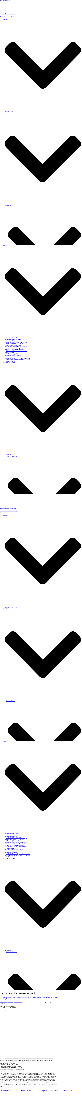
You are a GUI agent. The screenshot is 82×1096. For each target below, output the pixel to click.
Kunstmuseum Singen (12, 356)
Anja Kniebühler (20, 997)
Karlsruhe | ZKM (10, 361)
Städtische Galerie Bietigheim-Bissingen (16, 346)
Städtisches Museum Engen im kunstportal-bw (18, 358)
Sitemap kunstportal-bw (12, 111)
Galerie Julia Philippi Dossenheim (15, 349)
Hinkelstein (9, 454)
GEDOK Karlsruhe (11, 352)
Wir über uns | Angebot (27, 1090)
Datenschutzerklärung (68, 1090)
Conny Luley (28, 997)
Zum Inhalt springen (5, 0)
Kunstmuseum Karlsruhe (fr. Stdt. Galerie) (17, 348)
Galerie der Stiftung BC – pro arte (15, 343)
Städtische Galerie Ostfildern (13, 355)
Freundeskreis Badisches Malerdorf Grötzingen (18, 359)
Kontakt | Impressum (5, 1090)
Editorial (34, 997)
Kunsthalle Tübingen (11, 340)
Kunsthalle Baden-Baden (12, 338)
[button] (43, 65)
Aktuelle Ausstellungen (9, 997)
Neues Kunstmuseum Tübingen (14, 339)
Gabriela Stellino (41, 997)
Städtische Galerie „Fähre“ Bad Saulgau (16, 342)
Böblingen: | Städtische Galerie (14, 345)
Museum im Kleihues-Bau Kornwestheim (16, 351)
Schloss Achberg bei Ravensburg (14, 354)
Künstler (48, 997)
